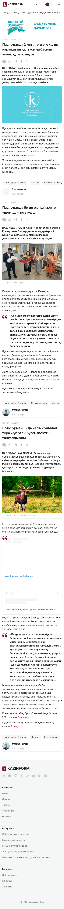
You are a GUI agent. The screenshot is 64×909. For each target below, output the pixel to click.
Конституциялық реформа (47, 12)
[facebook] (21, 775)
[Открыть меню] (59, 4)
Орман (35, 737)
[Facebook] (21, 61)
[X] (27, 61)
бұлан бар (23, 717)
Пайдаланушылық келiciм (15, 834)
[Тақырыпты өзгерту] (49, 4)
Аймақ (35, 182)
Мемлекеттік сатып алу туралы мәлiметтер (26, 857)
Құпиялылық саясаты (13, 840)
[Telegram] (15, 61)
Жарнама (7, 886)
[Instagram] (4, 61)
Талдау (6, 804)
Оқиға (5, 793)
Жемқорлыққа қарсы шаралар (18, 851)
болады (15, 726)
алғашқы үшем (43, 379)
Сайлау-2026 (18, 12)
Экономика (8, 810)
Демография (39, 403)
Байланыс (7, 880)
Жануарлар (51, 737)
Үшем (55, 403)
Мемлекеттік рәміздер (14, 845)
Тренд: (5, 12)
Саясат (6, 799)
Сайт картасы (9, 875)
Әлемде (6, 816)
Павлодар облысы (14, 182)
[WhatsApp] (10, 61)
